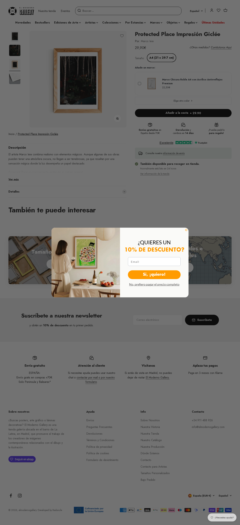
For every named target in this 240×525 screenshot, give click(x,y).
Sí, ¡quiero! (154, 275)
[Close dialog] (186, 230)
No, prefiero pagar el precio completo (154, 284)
